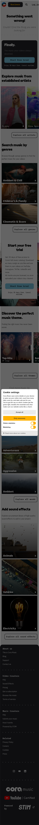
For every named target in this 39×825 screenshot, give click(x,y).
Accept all (19, 412)
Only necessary (19, 418)
